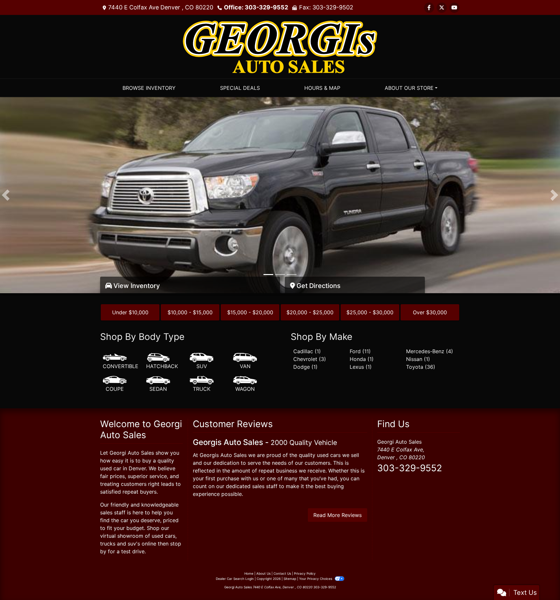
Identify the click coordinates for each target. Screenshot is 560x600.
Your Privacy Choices (316, 579)
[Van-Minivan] (245, 361)
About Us (263, 573)
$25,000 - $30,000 (369, 312)
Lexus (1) (361, 367)
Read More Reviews (337, 515)
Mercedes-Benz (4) (429, 351)
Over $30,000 (430, 312)
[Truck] (202, 384)
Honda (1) (362, 359)
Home (248, 573)
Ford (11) (360, 351)
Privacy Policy (305, 573)
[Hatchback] (162, 361)
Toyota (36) (420, 367)
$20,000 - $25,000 (309, 312)
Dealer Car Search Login (235, 579)
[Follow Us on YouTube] (454, 7)
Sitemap (290, 579)
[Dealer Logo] (280, 46)
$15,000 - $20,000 (250, 312)
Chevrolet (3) (309, 359)
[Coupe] (115, 384)
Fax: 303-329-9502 (326, 7)
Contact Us (282, 573)
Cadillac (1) (307, 351)
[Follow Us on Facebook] (429, 7)
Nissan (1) (418, 359)
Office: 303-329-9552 (256, 7)
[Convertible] (120, 361)
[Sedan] (158, 384)
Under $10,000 (130, 312)
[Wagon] (245, 384)
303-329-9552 (409, 468)
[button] (5, 195)
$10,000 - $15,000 (190, 312)
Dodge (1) (305, 367)
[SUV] (202, 361)
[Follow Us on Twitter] (442, 7)
